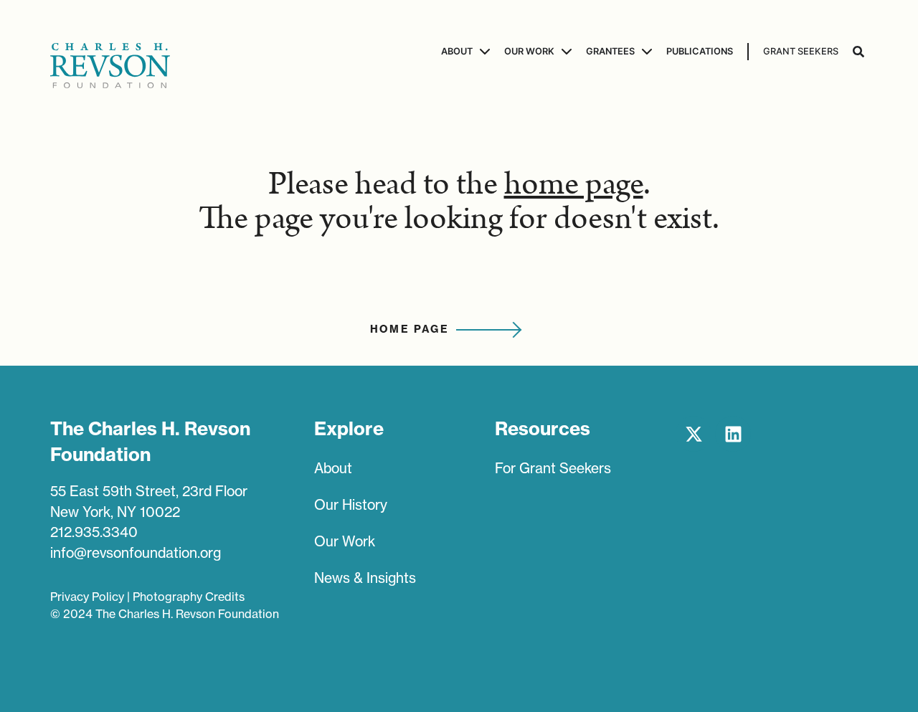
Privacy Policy (87, 596)
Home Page (410, 329)
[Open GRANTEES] (645, 51)
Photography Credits (189, 596)
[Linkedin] (733, 434)
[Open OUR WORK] (565, 51)
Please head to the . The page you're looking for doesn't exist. (459, 201)
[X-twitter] (693, 434)
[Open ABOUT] (483, 51)
